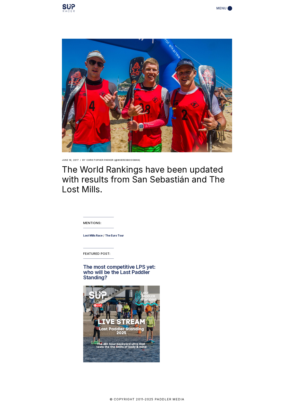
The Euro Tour (114, 235)
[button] (147, 95)
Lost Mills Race (93, 235)
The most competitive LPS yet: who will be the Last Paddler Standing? (119, 272)
